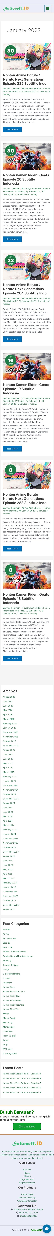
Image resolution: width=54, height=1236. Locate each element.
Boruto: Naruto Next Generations (18, 956)
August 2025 (9, 750)
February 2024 (10, 830)
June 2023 (8, 865)
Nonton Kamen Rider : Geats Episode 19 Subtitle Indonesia (26, 389)
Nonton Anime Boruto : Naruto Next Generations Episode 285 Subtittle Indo (24, 79)
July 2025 (7, 754)
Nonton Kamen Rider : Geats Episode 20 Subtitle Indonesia (26, 179)
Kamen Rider (9, 987)
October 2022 (9, 900)
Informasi (7, 983)
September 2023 (11, 852)
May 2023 (8, 869)
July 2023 (7, 860)
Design (6, 969)
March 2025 (8, 772)
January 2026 (9, 728)
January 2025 (9, 781)
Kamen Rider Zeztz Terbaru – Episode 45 (22, 1092)
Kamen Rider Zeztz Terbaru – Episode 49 (22, 1074)
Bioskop (6, 943)
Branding (7, 960)
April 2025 (7, 768)
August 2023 (9, 856)
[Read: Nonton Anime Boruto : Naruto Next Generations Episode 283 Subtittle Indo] (27, 476)
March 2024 (8, 825)
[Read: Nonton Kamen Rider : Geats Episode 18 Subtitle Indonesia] (27, 575)
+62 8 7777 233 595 (28, 1212)
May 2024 (8, 816)
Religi (5, 1044)
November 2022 (10, 896)
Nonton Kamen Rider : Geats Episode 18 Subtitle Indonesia (26, 598)
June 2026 (8, 706)
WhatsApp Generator (27, 1201)
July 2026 (7, 701)
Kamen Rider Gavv (11, 996)
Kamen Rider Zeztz (12, 1009)
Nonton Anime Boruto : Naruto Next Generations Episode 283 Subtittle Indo (24, 498)
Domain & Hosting (27, 1197)
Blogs (27, 1173)
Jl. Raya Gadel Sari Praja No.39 (28, 1209)
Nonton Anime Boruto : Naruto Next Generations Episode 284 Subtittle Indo (25, 289)
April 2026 (8, 714)
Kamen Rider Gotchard (13, 1005)
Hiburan (6, 978)
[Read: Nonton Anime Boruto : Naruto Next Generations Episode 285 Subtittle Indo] (27, 56)
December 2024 (10, 785)
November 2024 (10, 790)
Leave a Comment (11, 88)
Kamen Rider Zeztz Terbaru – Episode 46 (22, 1088)
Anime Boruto (9, 938)
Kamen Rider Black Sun (14, 991)
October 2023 (9, 847)
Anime (6, 934)
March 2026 (8, 719)
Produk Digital (9, 1036)
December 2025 (10, 732)
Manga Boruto (9, 1018)
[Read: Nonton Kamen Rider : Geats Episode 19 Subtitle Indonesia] (27, 366)
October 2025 (9, 741)
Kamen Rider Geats (12, 1000)
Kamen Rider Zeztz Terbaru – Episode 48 (22, 1078)
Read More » (12, 128)
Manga (6, 1013)
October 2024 (9, 794)
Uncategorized (10, 1053)
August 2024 (9, 803)
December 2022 (10, 892)
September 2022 (11, 905)
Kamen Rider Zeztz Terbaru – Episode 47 (22, 1083)
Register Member (27, 1182)
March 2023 (8, 878)
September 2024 (11, 799)
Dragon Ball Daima (11, 974)
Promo (6, 1040)
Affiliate (6, 929)
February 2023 (10, 883)
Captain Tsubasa (11, 965)
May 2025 (7, 763)
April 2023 (8, 874)
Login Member (27, 1179)
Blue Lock (7, 947)
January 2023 (9, 887)
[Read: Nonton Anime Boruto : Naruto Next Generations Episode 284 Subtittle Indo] (27, 266)
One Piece (8, 1031)
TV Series (7, 1049)
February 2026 (10, 723)
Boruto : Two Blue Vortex (14, 951)
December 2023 (10, 838)
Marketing (7, 1022)
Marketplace (9, 1027)
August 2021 (9, 909)
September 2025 (11, 746)
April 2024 (8, 821)
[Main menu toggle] (47, 8)
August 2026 (9, 697)
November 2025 (10, 737)
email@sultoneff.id (28, 1216)
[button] (27, 1126)
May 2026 (8, 710)
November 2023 (10, 843)
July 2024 (7, 807)
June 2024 (8, 812)
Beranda (27, 1170)
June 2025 (8, 759)
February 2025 (10, 776)
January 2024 (9, 834)
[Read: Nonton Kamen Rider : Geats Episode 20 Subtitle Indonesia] (27, 156)
